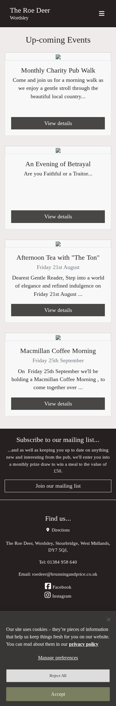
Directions (60, 530)
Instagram (61, 596)
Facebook (62, 587)
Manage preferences (58, 657)
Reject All (58, 675)
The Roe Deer (30, 10)
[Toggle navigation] (102, 13)
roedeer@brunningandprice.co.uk (64, 574)
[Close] (108, 619)
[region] (58, 658)
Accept (58, 694)
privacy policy (83, 644)
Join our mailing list (58, 486)
